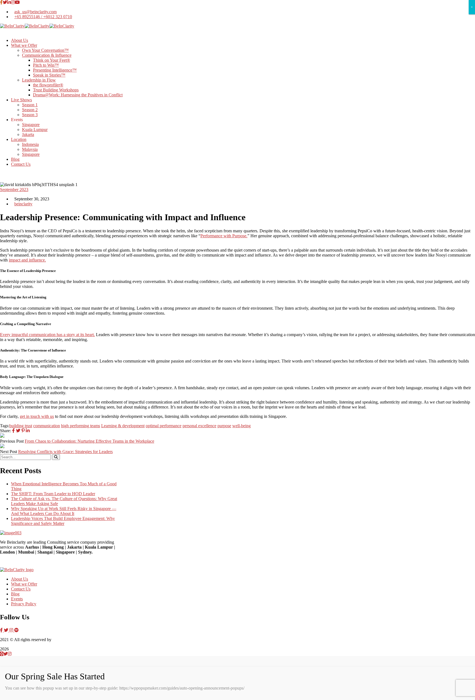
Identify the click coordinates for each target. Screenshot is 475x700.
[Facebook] (13, 430)
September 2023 (14, 189)
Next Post (8, 451)
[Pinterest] (23, 430)
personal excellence (199, 425)
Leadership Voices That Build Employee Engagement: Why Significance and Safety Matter (63, 521)
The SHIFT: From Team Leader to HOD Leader (53, 493)
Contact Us (21, 589)
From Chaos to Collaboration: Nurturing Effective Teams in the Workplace (89, 441)
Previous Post (12, 441)
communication (46, 425)
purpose (224, 425)
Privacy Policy (23, 603)
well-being (241, 425)
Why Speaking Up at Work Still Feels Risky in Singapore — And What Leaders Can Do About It (63, 511)
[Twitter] (18, 430)
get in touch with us (37, 416)
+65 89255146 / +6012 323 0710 (43, 16)
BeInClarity (63, 639)
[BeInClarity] (12, 26)
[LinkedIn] (28, 430)
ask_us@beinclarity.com (35, 11)
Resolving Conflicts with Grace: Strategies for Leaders (65, 451)
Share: (5, 430)
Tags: (4, 425)
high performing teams (80, 425)
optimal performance (163, 425)
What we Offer (24, 584)
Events (17, 599)
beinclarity (23, 203)
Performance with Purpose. (223, 235)
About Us (19, 579)
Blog (15, 594)
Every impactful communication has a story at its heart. (47, 334)
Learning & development (123, 425)
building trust (20, 425)
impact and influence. (27, 260)
